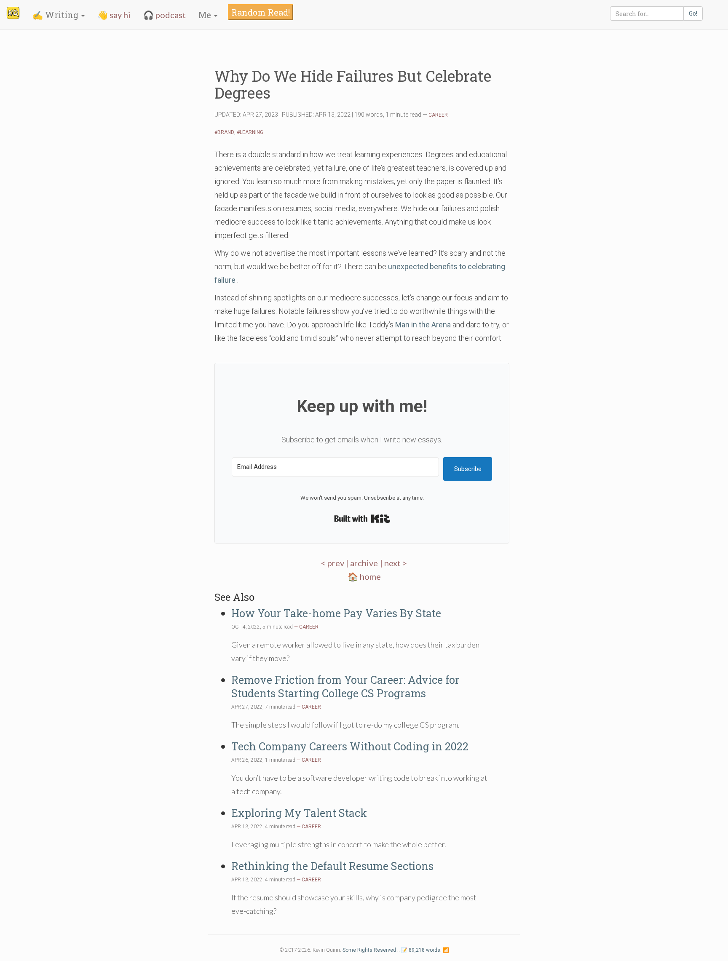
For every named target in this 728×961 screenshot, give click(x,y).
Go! (693, 13)
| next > (393, 563)
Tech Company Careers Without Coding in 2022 (349, 746)
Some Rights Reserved (369, 950)
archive (364, 563)
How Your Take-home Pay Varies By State (336, 613)
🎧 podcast (164, 15)
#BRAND (224, 132)
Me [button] (205, 14)
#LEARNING (250, 132)
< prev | (335, 563)
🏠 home (364, 576)
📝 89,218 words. (421, 950)
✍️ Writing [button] (56, 14)
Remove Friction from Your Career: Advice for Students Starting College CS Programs (345, 686)
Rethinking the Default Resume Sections (332, 866)
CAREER (438, 115)
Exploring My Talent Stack (299, 813)
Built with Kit (362, 518)
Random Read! (260, 12)
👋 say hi (114, 15)
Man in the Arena (423, 324)
